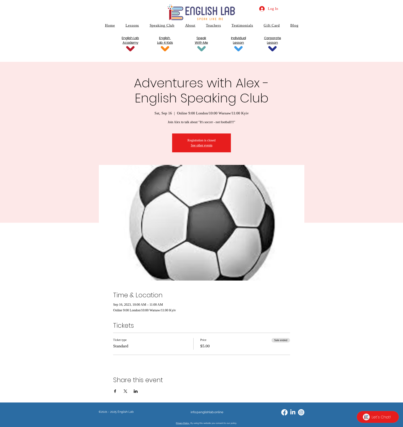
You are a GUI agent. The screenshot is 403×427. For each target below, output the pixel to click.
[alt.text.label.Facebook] (284, 412)
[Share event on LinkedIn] (136, 391)
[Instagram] (301, 412)
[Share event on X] (125, 391)
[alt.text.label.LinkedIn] (293, 412)
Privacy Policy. (183, 423)
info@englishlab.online (207, 412)
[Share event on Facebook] (115, 391)
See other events (201, 145)
